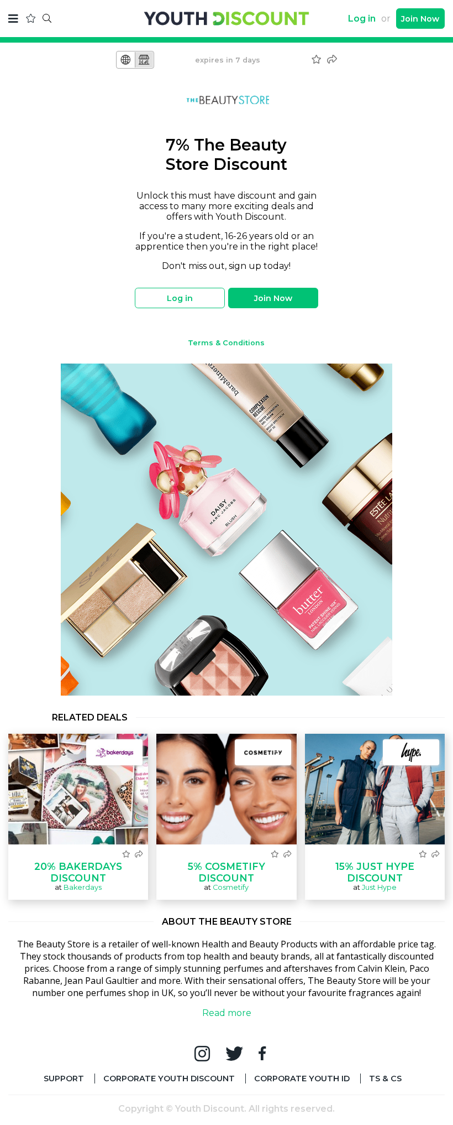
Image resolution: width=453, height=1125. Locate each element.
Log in (362, 18)
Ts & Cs (385, 1078)
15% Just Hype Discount (374, 872)
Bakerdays (83, 887)
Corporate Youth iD (302, 1078)
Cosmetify (231, 887)
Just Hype (379, 887)
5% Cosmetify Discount (226, 872)
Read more (226, 1013)
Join (420, 19)
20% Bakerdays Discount (78, 872)
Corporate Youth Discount (169, 1078)
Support (64, 1078)
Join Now (273, 298)
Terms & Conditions (226, 343)
